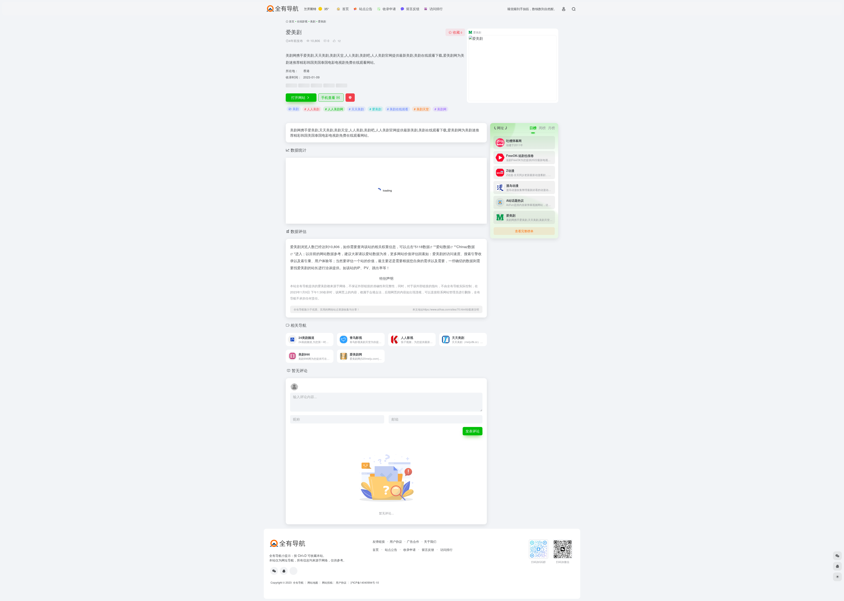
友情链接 (379, 541)
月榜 (551, 127)
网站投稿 (327, 582)
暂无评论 (299, 370)
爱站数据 (443, 246)
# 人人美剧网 (334, 109)
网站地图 (312, 582)
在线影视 (302, 21)
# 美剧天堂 (421, 109)
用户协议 (396, 541)
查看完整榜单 (524, 231)
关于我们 (430, 541)
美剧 (312, 21)
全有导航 (298, 582)
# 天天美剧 (356, 109)
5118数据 (422, 246)
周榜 (542, 127)
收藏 (457, 32)
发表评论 (473, 431)
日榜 (533, 127)
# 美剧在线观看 (397, 109)
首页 (291, 21)
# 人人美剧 (311, 109)
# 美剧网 (440, 109)
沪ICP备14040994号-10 (364, 582)
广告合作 (413, 541)
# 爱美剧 (375, 109)
